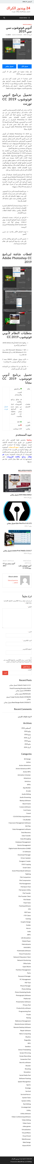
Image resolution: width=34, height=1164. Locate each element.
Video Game (27, 1123)
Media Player (26, 941)
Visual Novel (26, 1136)
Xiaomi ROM (26, 1145)
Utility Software (25, 1113)
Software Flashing (25, 1078)
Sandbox (28, 1046)
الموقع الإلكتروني (27, 649)
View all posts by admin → (13, 581)
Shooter (28, 1065)
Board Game (27, 804)
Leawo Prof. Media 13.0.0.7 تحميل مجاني (17, 551)
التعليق (29, 607)
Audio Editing (26, 794)
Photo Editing (26, 989)
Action (28, 762)
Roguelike (27, 1040)
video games (27, 1126)
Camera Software (25, 807)
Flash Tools (27, 903)
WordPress (21, 1161)
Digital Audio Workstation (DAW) (20, 848)
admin (9, 34)
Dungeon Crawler (25, 861)
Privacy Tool (27, 1005)
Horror (28, 928)
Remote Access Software (23, 1024)
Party (29, 973)
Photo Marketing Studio (23, 992)
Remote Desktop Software (22, 1027)
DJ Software (27, 851)
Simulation (27, 1072)
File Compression (25, 880)
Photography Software (23, 995)
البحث (30, 670)
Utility (29, 1110)
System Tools (26, 1097)
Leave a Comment (17, 34)
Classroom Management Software (20, 823)
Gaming (28, 919)
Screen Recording (25, 1056)
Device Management (24, 845)
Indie (29, 931)
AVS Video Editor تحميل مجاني (21, 495)
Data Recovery (26, 832)
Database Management (23, 842)
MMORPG (27, 947)
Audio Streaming (25, 797)
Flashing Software (25, 906)
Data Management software (21, 829)
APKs (29, 784)
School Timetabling (24, 1050)
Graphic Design (26, 922)
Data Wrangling (25, 839)
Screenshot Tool (25, 1059)
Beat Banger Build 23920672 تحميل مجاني (17, 702)
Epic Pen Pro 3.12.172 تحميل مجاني (19, 523)
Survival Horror (26, 1094)
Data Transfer (26, 835)
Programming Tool (25, 1011)
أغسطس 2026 (26, 728)
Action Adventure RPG (23, 768)
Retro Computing (25, 1034)
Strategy (28, 1088)
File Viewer (27, 899)
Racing (28, 1018)
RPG (29, 1043)
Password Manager (24, 976)
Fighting (28, 874)
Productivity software (24, 1008)
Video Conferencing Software (21, 1117)
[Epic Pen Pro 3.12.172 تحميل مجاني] (17, 512)
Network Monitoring (24, 960)
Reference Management (23, 1021)
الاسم (30, 632)
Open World (27, 966)
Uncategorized (27, 24)
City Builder (27, 820)
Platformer (27, 998)
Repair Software (25, 1030)
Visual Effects (26, 1133)
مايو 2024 (28, 744)
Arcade (28, 791)
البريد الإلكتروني (27, 640)
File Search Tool (26, 887)
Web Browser (26, 1139)
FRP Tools (27, 912)
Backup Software (25, 800)
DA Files (28, 826)
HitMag (29, 1161)
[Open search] (4, 18)
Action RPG (27, 772)
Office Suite (27, 963)
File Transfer (27, 893)
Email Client (27, 867)
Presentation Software (23, 1002)
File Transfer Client (24, 896)
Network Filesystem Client (22, 957)
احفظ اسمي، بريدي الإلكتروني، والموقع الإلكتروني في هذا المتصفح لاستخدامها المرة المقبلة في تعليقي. (17, 661)
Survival (28, 1091)
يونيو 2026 (27, 734)
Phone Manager (25, 986)
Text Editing (27, 1104)
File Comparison (25, 877)
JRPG (29, 935)
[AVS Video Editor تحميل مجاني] (17, 484)
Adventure (27, 778)
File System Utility (25, 890)
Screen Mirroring (25, 1053)
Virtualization (26, 1129)
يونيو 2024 (27, 741)
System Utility (26, 1101)
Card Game (27, 810)
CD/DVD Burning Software (22, 816)
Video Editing (26, 1120)
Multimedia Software (24, 950)
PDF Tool (28, 982)
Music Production (25, 954)
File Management (25, 883)
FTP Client (27, 915)
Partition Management (23, 970)
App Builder (27, 788)
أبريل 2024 (27, 747)
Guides (28, 925)
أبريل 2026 (27, 737)
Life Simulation (26, 938)
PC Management (25, 979)
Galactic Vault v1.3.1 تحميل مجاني (20, 685)
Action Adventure (25, 765)
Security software (25, 1062)
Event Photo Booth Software (21, 871)
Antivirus (28, 781)
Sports (28, 1085)
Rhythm (28, 1037)
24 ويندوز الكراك (18, 8)
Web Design (27, 1142)
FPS (29, 909)
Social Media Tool (25, 1075)
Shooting (28, 1069)
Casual (28, 813)
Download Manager (24, 855)
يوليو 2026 (27, 731)
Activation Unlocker (24, 775)
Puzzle (28, 1014)
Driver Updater (26, 858)
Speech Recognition (24, 1081)
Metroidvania (26, 944)
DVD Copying (26, 864)
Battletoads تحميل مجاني (23, 694)
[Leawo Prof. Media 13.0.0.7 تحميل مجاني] (17, 540)
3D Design (27, 759)
